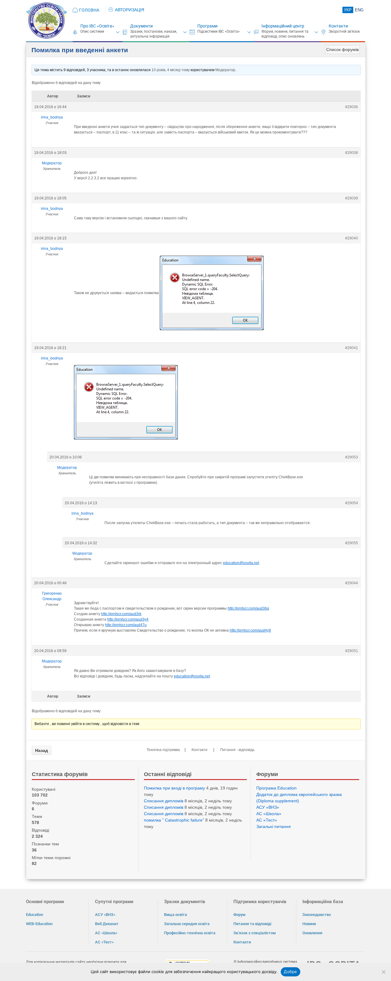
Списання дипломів (163, 800)
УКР (348, 10)
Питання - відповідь (237, 750)
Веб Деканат (107, 923)
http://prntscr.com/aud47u (126, 625)
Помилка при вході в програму (174, 788)
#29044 (351, 583)
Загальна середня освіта (187, 923)
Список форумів (342, 49)
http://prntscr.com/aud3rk (121, 614)
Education (34, 914)
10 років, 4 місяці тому (171, 70)
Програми (207, 26)
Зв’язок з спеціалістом (254, 933)
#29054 (351, 503)
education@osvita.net (241, 563)
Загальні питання (273, 826)
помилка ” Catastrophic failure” (174, 820)
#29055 (351, 543)
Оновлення (312, 933)
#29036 (351, 107)
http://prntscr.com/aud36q (248, 608)
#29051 (351, 651)
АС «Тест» (266, 820)
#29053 (351, 457)
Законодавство (316, 914)
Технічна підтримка (163, 750)
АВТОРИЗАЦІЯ (129, 9)
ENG (359, 10)
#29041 (351, 348)
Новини (309, 923)
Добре (290, 971)
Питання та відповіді (252, 923)
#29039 (351, 198)
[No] (383, 972)
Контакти (338, 26)
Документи (141, 26)
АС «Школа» (268, 813)
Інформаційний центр (282, 26)
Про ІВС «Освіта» (97, 26)
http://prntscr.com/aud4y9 (250, 630)
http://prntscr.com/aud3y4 (127, 619)
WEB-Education (39, 923)
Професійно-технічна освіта (189, 933)
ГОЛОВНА (89, 10)
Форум (239, 914)
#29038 (351, 153)
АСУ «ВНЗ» (267, 807)
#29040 (351, 238)
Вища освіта (175, 914)
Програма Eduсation (276, 788)
